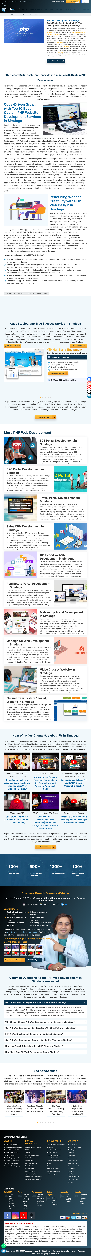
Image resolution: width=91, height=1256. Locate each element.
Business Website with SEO (12, 1150)
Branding (70, 1174)
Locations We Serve (73, 1176)
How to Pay (71, 1168)
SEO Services (29, 1150)
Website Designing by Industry (13, 1158)
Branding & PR (49, 10)
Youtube (23, 1217)
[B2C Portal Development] (70, 479)
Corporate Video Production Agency (55, 1162)
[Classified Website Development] (20, 564)
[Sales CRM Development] (70, 536)
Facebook (8, 1217)
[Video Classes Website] (20, 679)
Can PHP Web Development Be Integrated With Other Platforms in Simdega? (41, 1028)
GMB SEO (28, 1152)
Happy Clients (42, 293)
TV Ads (49, 1166)
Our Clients (71, 1152)
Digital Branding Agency (54, 1155)
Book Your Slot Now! (12, 960)
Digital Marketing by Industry (33, 1179)
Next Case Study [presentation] (78, 346)
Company (68, 10)
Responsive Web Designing (12, 1166)
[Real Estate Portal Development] (70, 593)
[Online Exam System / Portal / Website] (70, 708)
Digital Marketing (36, 10)
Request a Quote (53, 61)
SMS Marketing (29, 1168)
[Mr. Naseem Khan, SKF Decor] (45, 801)
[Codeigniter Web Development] (70, 650)
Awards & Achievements (75, 1158)
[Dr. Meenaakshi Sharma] (74, 801)
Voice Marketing (30, 1171)
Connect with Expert (57, 373)
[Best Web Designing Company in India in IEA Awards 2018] (23, 947)
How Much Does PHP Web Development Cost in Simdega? (32, 1052)
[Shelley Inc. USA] (17, 801)
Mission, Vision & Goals (74, 1147)
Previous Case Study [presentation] (13, 346)
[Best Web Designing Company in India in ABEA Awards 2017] (7, 947)
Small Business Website (10, 1144)
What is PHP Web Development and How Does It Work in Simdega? (36, 1002)
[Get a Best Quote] (3, 1251)
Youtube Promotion (30, 1158)
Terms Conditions (73, 1179)
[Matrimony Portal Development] (20, 622)
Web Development (9, 1155)
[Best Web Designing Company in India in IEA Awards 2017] (15, 947)
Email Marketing (29, 1166)
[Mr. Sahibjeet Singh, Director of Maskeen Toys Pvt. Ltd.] (74, 762)
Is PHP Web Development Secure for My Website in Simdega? (34, 1034)
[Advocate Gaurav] (45, 762)
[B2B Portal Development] (20, 450)
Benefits (21, 293)
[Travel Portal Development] (20, 507)
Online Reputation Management (56, 1144)
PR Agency (50, 1147)
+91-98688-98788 (59, 2)
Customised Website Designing (13, 1147)
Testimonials (71, 1155)
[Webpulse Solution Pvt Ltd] (11, 9)
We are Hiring (72, 1)
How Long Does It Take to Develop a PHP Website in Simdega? (34, 1046)
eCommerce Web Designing (12, 1152)
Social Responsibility (74, 1166)
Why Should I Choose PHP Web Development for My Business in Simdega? (40, 1022)
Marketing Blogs (72, 1163)
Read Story (32, 960)
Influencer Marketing (53, 1168)
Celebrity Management (53, 1171)
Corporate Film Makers (53, 1158)
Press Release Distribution (54, 1150)
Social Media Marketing (32, 1155)
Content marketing (30, 1174)
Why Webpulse (72, 1150)
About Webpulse (72, 1144)
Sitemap (70, 1182)
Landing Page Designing (11, 1163)
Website (24, 10)
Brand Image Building (53, 1152)
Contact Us (71, 1171)
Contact (86, 10)
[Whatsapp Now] (3, 1245)
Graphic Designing (52, 1174)
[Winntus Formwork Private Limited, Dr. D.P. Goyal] (17, 762)
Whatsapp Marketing (31, 1163)
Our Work (77, 10)
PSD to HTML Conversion (11, 1160)
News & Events (72, 1160)
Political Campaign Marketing (33, 1176)
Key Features (10, 293)
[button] (67, 357)
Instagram (16, 1217)
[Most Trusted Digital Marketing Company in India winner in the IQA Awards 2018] (39, 947)
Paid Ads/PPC (29, 1160)
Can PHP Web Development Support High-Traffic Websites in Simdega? (38, 1040)
